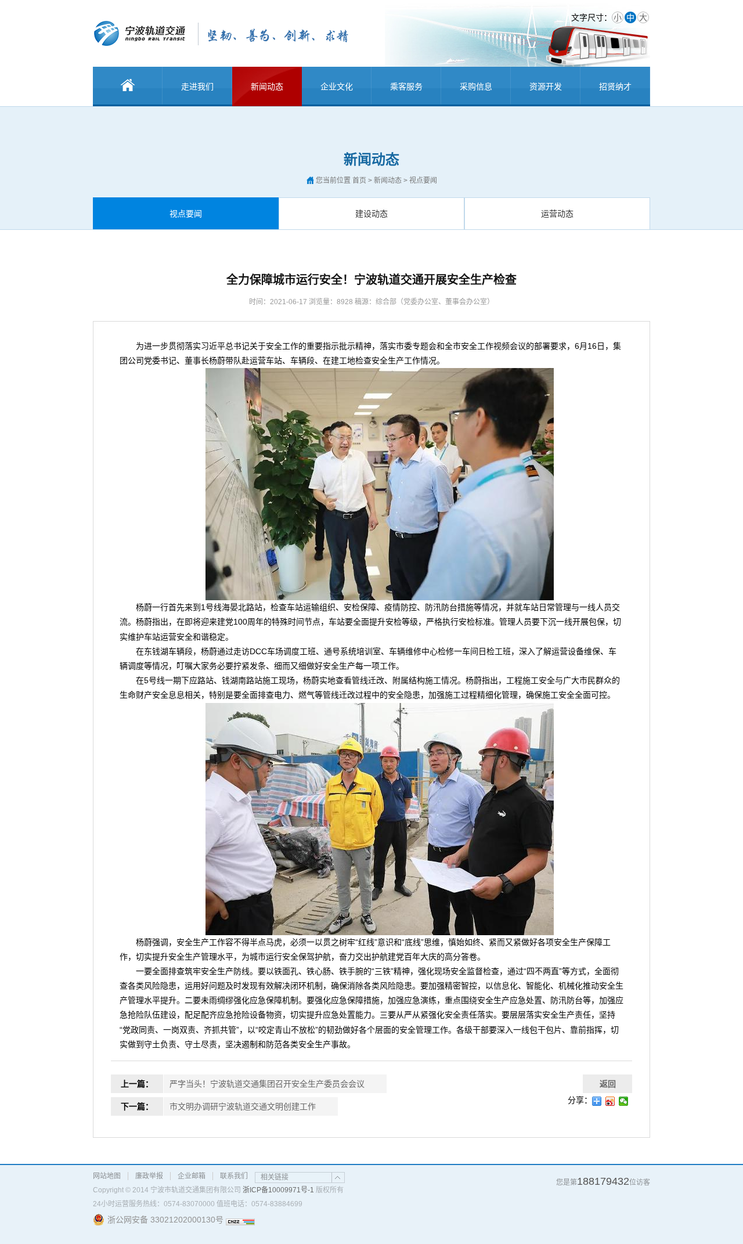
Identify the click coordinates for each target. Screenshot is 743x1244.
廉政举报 (149, 1176)
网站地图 (107, 1176)
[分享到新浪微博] (610, 1101)
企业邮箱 (191, 1176)
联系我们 (234, 1176)
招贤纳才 (615, 86)
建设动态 (371, 213)
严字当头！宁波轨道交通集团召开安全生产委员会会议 (267, 1083)
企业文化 (336, 86)
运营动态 (557, 213)
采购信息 (476, 86)
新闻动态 (267, 86)
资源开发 (545, 86)
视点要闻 (185, 213)
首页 (359, 180)
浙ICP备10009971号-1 (278, 1190)
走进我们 (197, 86)
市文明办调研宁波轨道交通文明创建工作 (242, 1106)
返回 (608, 1083)
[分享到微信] (624, 1101)
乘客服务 (406, 86)
